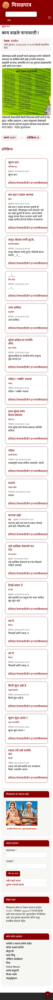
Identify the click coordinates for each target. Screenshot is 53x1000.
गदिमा (11, 450)
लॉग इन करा (32, 183)
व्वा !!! (11, 621)
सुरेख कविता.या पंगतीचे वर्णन (20, 342)
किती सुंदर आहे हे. (17, 685)
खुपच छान (13, 162)
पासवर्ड (9, 861)
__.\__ (11, 275)
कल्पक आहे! (14, 515)
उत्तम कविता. (14, 307)
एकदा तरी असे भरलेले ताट (19, 752)
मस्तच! (11, 483)
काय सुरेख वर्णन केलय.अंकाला (16, 413)
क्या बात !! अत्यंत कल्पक (20, 194)
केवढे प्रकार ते (15, 585)
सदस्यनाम (10, 850)
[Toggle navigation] (49, 17)
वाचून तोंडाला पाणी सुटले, (21, 239)
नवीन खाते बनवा (13, 881)
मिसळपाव (21, 5)
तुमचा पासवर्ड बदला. (15, 885)
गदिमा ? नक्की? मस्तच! (20, 379)
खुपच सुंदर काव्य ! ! (18, 718)
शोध (9, 20)
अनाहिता (14, 41)
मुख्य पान (6, 27)
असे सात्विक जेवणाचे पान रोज (21, 548)
